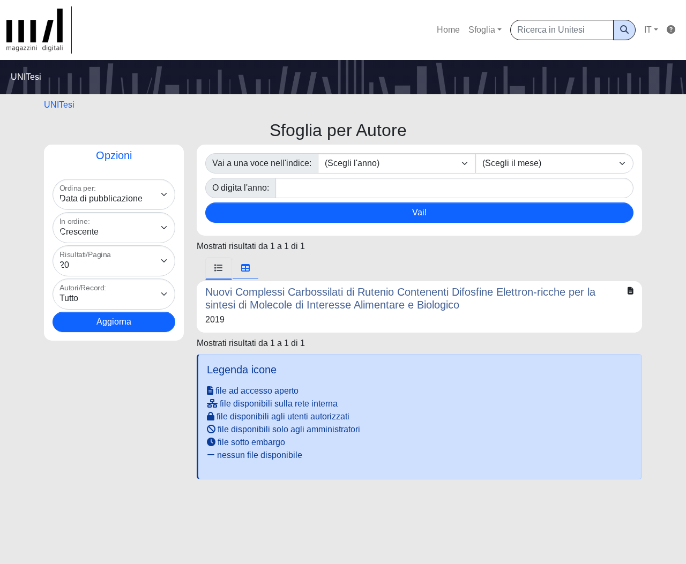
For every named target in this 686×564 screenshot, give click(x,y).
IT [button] (648, 29)
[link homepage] (39, 30)
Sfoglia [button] (481, 29)
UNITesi (59, 104)
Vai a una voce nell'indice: (261, 163)
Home (448, 29)
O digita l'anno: (240, 187)
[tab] (218, 268)
